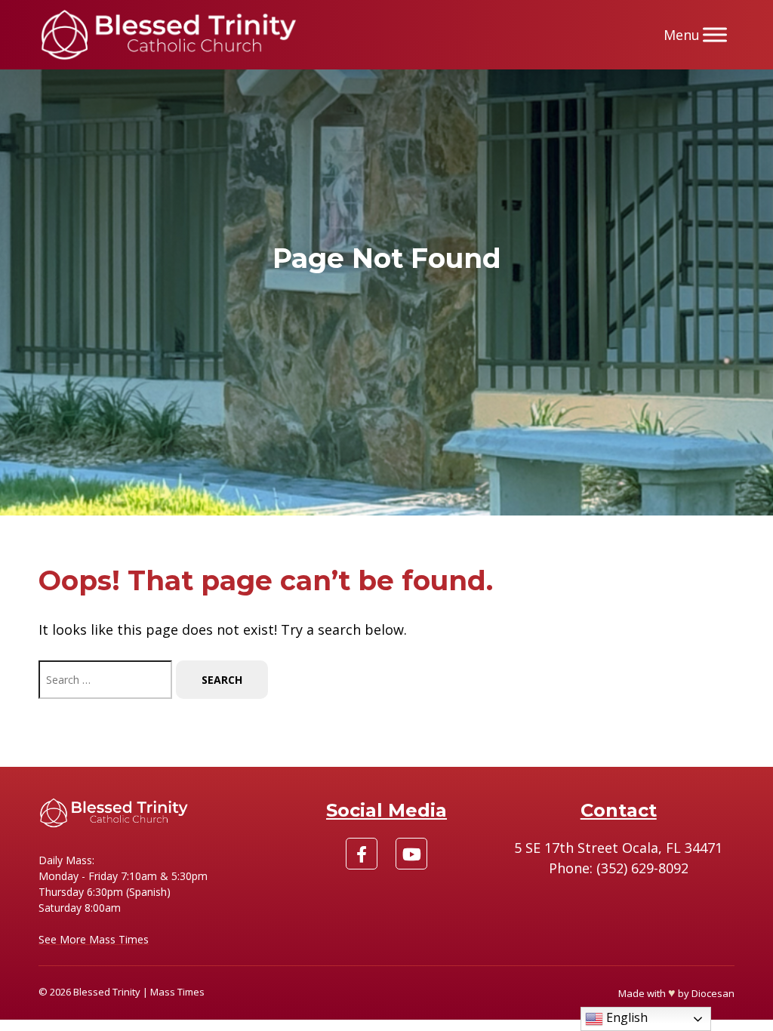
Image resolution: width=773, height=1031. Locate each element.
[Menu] (715, 34)
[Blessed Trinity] (168, 35)
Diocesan (713, 993)
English (625, 1017)
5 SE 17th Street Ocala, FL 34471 (618, 848)
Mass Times (177, 992)
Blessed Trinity (106, 992)
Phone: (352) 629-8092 (618, 868)
